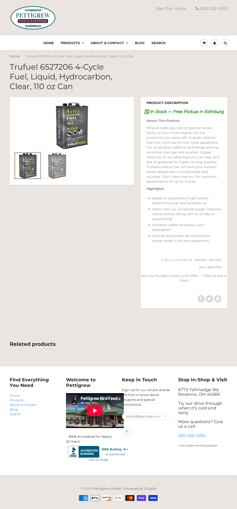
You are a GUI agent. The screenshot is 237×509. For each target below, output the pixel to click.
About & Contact (107, 43)
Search (158, 43)
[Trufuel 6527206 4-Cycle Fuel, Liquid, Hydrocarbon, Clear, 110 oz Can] (71, 126)
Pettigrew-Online (107, 488)
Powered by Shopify (140, 488)
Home (48, 43)
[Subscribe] (165, 416)
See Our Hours (171, 8)
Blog (140, 43)
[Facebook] (126, 431)
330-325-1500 (213, 8)
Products (70, 43)
